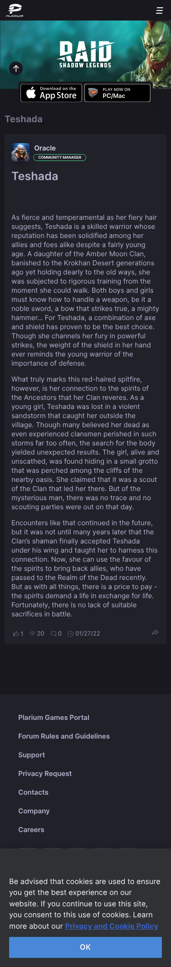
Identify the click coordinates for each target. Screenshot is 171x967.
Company (34, 811)
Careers (31, 829)
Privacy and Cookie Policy (112, 926)
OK (85, 946)
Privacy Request (45, 773)
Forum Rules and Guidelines (64, 736)
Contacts (33, 792)
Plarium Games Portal (53, 717)
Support (31, 754)
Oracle (45, 148)
